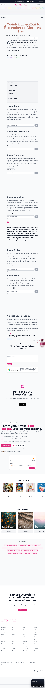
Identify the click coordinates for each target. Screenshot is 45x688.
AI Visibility (18, 660)
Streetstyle (14, 7)
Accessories (3, 627)
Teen (2, 650)
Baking (2, 7)
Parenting (29, 7)
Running (25, 646)
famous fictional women (34, 545)
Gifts (23, 7)
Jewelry (35, 639)
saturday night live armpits (15, 553)
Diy (20, 7)
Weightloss (3, 653)
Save (32, 38)
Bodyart (38, 7)
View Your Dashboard (19, 445)
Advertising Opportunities (6, 662)
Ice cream (18, 57)
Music (6, 7)
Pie (14, 57)
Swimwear (36, 648)
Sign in (23, 448)
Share (36, 38)
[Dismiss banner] (37, 368)
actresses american (8, 548)
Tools (13, 653)
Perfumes (14, 646)
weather (13, 238)
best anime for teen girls (13, 550)
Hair (35, 636)
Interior (24, 639)
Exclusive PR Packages (20, 662)
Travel (13, 650)
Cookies (11, 57)
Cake (8, 57)
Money (9, 7)
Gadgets (3, 636)
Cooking (3, 632)
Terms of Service (4, 664)
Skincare (3, 648)
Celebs (35, 629)
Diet (26, 7)
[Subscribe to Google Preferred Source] (13, 369)
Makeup (34, 7)
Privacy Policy (32, 662)
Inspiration (14, 639)
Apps (13, 627)
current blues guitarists (11, 545)
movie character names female (22, 548)
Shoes (35, 646)
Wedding (36, 650)
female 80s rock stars (36, 548)
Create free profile (6, 445)
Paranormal (36, 643)
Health (2, 639)
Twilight (25, 650)
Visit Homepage (22, 609)
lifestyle (3, 17)
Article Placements (33, 660)
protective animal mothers (30, 553)
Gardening (14, 636)
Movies (2, 643)
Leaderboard (12, 468)
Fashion (2, 634)
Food (24, 634)
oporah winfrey (22, 545)
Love (17, 7)
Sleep (13, 648)
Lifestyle (3, 641)
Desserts (14, 632)
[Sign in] (43, 5)
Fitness (13, 634)
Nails (41, 7)
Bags (24, 627)
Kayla (9, 38)
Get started (32, 468)
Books (24, 629)
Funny (35, 634)
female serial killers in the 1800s (29, 550)
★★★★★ (42, 17)
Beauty (2, 629)
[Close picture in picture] (32, 680)
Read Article (11, 532)
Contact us (3, 660)
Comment (9, 364)
